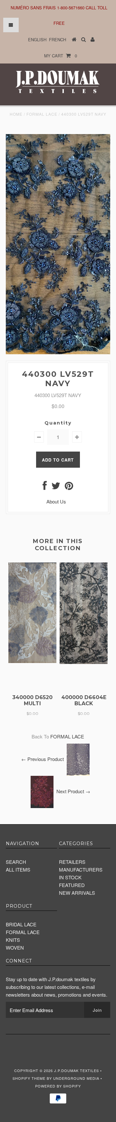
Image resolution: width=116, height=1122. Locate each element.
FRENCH (57, 39)
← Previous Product (42, 759)
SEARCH (16, 861)
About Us (56, 501)
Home (16, 114)
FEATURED (72, 885)
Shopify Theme (29, 1078)
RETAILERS (72, 861)
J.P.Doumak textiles (76, 1070)
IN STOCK (70, 877)
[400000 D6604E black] (84, 662)
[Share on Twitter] (55, 487)
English (37, 39)
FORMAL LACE (41, 114)
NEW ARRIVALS (77, 892)
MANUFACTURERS (80, 869)
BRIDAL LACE (21, 924)
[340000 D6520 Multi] (32, 661)
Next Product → (73, 791)
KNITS (13, 939)
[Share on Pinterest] (69, 487)
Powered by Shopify (58, 1085)
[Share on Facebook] (45, 487)
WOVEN (15, 947)
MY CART (60, 56)
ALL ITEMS (18, 869)
